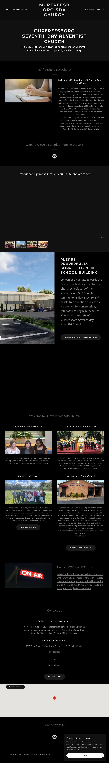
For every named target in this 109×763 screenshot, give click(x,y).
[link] (54, 15)
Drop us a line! (54, 677)
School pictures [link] (87, 10)
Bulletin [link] (100, 10)
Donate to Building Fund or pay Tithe (81, 337)
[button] (60, 665)
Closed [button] (56, 665)
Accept (85, 755)
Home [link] (7, 10)
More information (28, 527)
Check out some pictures (80, 548)
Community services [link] (21, 10)
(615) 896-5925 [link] (54, 652)
